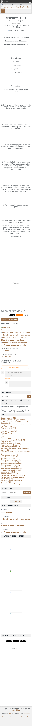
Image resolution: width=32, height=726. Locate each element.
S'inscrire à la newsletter (9, 319)
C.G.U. (23, 715)
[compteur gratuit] (16, 641)
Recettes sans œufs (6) (10, 467)
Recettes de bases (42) (10, 455)
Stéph (10, 713)
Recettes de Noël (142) (10, 457)
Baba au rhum (6, 512)
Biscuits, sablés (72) (8, 418)
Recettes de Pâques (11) (10, 458)
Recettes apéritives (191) (10, 447)
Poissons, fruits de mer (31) (11, 445)
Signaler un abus (16, 715)
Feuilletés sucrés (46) (9, 430)
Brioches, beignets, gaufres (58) (13, 420)
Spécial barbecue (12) (9, 474)
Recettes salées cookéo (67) (11, 463)
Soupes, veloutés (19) (9, 472)
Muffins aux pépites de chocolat (14, 532)
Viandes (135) (6, 482)
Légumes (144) (6, 442)
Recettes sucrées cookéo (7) (11, 469)
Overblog (16, 710)
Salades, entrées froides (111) (12, 470)
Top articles (27, 713)
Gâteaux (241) (6, 433)
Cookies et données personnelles (10, 716)
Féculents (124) (6, 426)
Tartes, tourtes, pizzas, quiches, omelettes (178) (13, 478)
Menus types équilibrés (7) (11, 443)
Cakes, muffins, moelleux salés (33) (14, 421)
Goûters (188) (6, 438)
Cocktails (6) (6, 423)
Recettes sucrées (16, 16)
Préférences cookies (24, 716)
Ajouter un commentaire (14, 367)
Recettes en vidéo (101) (10, 462)
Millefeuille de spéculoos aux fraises (15, 519)
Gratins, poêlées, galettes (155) (13, 440)
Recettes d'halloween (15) (11, 460)
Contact (8, 715)
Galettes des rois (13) (9, 431)
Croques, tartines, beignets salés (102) (16, 425)
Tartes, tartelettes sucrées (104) (13, 475)
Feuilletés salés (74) (8, 428)
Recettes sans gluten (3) (10, 465)
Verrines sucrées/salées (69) (12, 480)
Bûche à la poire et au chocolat (13, 526)
